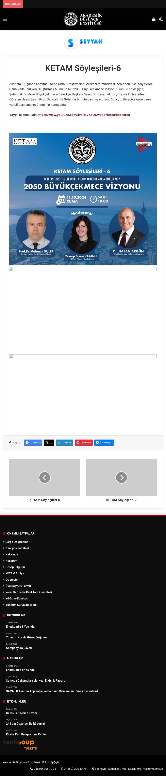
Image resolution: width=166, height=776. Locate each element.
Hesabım (11, 560)
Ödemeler (12, 579)
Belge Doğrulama (16, 541)
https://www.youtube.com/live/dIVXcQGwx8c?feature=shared (83, 115)
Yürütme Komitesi (17, 598)
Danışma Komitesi (17, 548)
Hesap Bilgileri (15, 567)
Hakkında (11, 554)
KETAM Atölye (14, 573)
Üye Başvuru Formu (18, 585)
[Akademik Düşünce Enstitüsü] (83, 19)
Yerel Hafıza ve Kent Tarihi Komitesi (28, 592)
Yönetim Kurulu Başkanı (21, 604)
